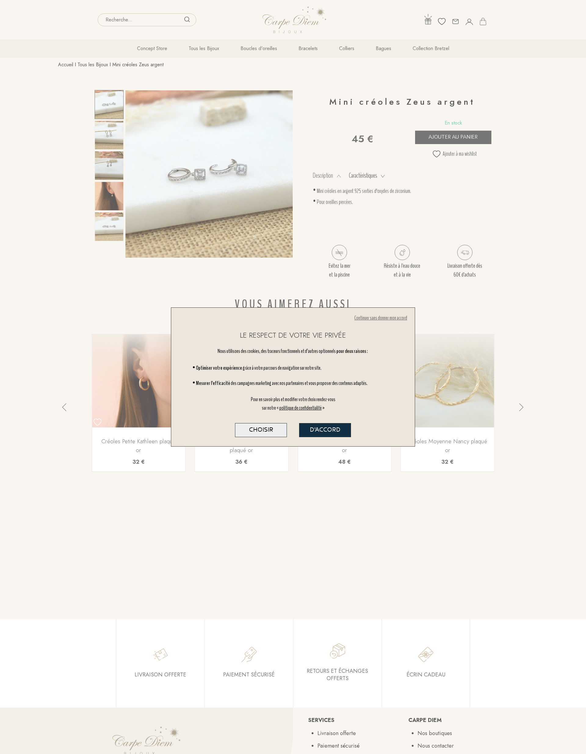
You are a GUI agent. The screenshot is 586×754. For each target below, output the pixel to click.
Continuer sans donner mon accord (380, 317)
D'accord (325, 430)
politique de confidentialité (300, 407)
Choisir (261, 430)
